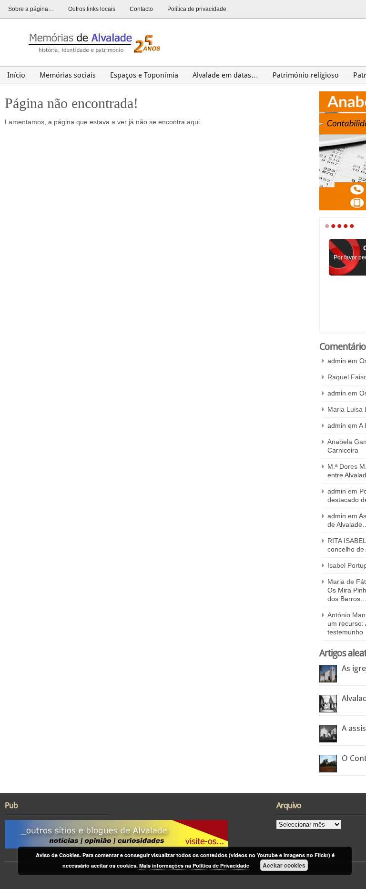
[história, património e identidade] (90, 42)
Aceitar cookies (284, 865)
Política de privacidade (196, 9)
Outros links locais (91, 9)
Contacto (141, 9)
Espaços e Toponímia (144, 75)
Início (16, 75)
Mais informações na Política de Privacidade (194, 865)
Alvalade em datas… (225, 75)
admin (336, 361)
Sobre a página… (31, 9)
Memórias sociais (68, 75)
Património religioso (306, 75)
